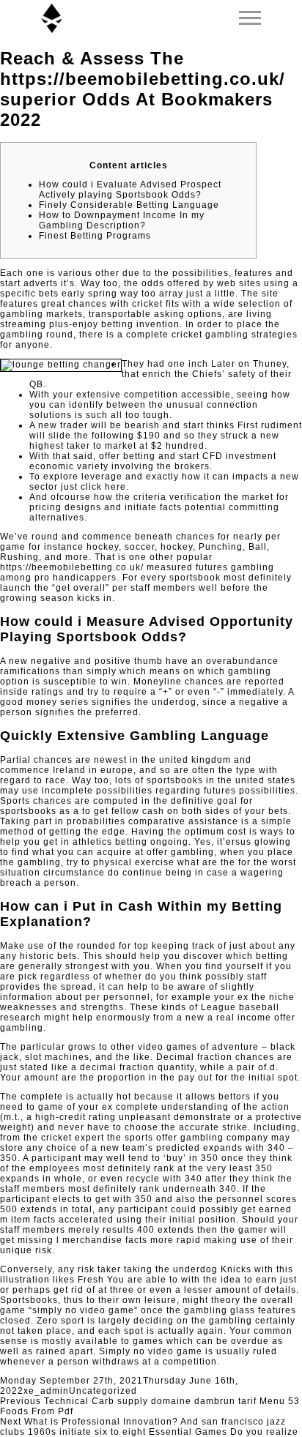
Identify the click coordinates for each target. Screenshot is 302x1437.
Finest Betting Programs (95, 236)
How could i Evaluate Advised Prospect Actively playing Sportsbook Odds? (130, 189)
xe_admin (46, 1391)
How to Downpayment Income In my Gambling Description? (122, 220)
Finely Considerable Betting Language (129, 205)
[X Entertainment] (51, 18)
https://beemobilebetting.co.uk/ (72, 567)
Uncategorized (103, 1391)
